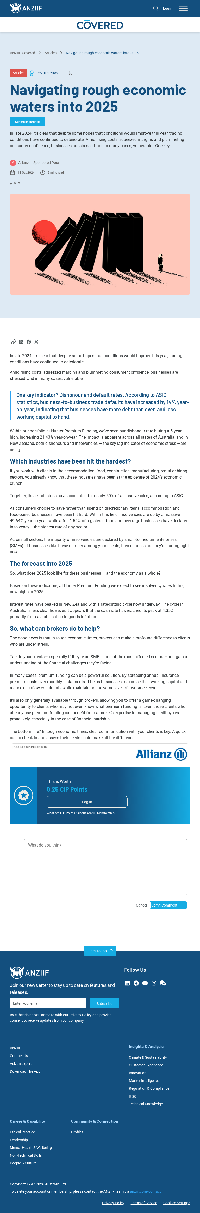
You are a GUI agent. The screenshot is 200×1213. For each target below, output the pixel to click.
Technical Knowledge (146, 1104)
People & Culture (23, 1163)
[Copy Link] (13, 342)
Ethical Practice (22, 1132)
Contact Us (19, 1056)
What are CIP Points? (62, 813)
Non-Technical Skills (26, 1155)
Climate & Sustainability (148, 1057)
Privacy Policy (80, 1015)
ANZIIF (15, 1048)
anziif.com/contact (145, 1191)
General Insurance (27, 122)
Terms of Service (144, 1203)
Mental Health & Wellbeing (31, 1148)
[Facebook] (29, 342)
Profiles (77, 1132)
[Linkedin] (21, 342)
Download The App (25, 1071)
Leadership (19, 1140)
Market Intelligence (144, 1081)
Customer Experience (146, 1065)
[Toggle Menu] (183, 8)
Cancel (141, 905)
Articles (51, 53)
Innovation (137, 1073)
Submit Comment (163, 905)
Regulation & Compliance (149, 1088)
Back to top (97, 951)
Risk (132, 1096)
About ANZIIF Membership (96, 813)
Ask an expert (21, 1063)
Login (167, 8)
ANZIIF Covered (22, 53)
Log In (87, 802)
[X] (36, 342)
